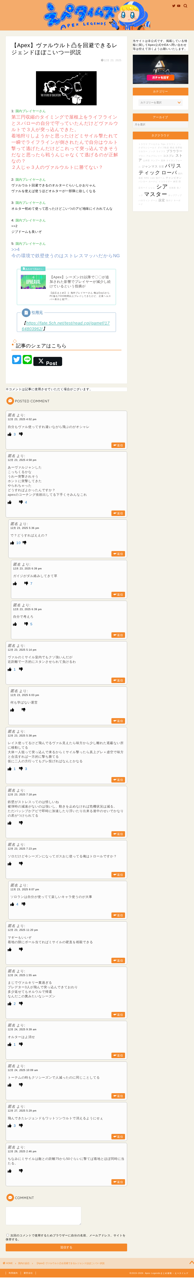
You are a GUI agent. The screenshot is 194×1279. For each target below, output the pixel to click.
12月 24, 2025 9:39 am (22, 1029)
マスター (155, 194)
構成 (172, 147)
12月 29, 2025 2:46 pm (22, 1151)
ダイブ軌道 (163, 147)
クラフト (171, 144)
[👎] (21, 434)
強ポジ (169, 200)
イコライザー (165, 181)
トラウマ (143, 144)
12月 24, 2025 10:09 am (23, 1070)
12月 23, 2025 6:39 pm (27, 568)
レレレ (152, 188)
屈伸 (163, 160)
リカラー (143, 151)
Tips (163, 144)
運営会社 (28, 1273)
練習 (175, 181)
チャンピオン (174, 178)
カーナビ (153, 181)
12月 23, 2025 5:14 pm (22, 649)
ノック (152, 151)
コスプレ (168, 155)
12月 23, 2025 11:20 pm (23, 930)
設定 (162, 200)
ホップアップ (175, 195)
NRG (146, 178)
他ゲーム (160, 178)
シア (162, 186)
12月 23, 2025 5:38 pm (22, 735)
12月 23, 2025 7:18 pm (22, 794)
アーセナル (154, 144)
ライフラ (160, 151)
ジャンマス (150, 166)
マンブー (155, 160)
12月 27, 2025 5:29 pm (22, 1110)
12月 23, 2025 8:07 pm (24, 889)
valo (152, 178)
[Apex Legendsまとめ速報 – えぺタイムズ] (97, 29)
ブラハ (141, 156)
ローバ (169, 172)
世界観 (178, 147)
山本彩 (146, 160)
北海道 (172, 188)
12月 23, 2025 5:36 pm (24, 528)
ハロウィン (144, 200)
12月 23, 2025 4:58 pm (22, 460)
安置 (161, 166)
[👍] (10, 434)
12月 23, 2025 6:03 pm (24, 695)
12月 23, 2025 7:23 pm (22, 848)
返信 (120, 445)
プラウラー (174, 151)
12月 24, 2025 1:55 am (22, 975)
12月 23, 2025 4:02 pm (22, 419)
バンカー (143, 181)
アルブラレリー (154, 156)
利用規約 (13, 1273)
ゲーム (154, 200)
